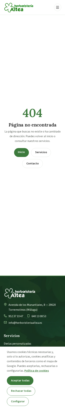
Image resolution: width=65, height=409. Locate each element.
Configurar (18, 401)
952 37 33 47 (15, 316)
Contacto (32, 163)
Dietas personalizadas (17, 344)
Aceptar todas (20, 381)
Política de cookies (36, 371)
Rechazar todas (21, 391)
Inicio (21, 152)
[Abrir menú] (57, 7)
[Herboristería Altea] (19, 7)
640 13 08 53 (39, 316)
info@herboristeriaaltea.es (25, 323)
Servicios (41, 152)
